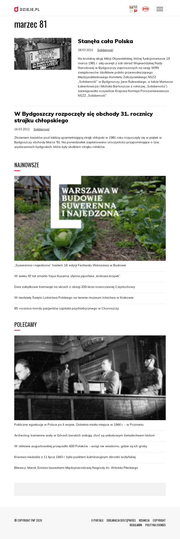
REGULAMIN (136, 525)
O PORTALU (97, 520)
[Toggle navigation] (160, 9)
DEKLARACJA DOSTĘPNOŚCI (121, 520)
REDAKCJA (144, 520)
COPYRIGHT (159, 520)
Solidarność (105, 50)
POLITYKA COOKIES (155, 525)
